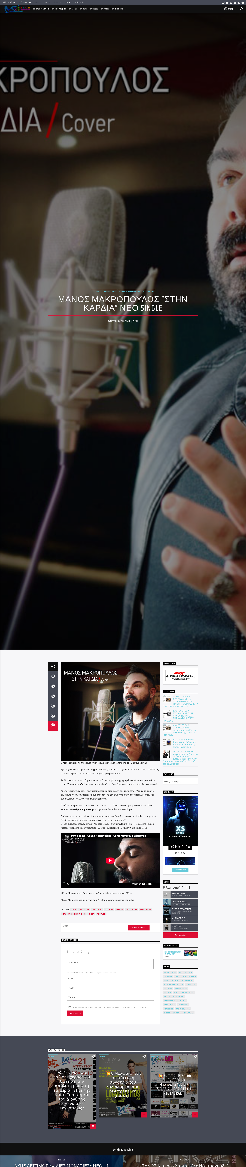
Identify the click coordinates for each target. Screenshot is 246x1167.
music (177, 993)
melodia (109, 910)
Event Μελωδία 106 (159, 1056)
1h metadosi (170, 973)
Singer (91, 914)
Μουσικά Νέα (148, 291)
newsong (168, 1009)
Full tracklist (180, 935)
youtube (101, 914)
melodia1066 (181, 989)
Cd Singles (96, 291)
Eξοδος (53, 1056)
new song (67, 914)
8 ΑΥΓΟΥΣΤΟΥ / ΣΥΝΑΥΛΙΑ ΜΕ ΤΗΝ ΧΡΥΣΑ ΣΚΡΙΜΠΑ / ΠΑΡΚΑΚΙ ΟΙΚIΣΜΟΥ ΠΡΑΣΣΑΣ (178, 716)
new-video (79, 914)
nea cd (167, 997)
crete (73, 910)
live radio (97, 910)
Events (68, 2)
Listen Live (80, 2)
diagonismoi (189, 976)
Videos (58, 2)
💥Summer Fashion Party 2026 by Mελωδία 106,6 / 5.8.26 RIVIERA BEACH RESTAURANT (174, 1085)
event (167, 981)
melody (119, 910)
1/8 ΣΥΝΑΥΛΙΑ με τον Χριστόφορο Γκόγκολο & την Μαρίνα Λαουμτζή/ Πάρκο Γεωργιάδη (185, 743)
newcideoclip (171, 1001)
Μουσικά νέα (10, 2)
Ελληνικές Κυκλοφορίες (129, 291)
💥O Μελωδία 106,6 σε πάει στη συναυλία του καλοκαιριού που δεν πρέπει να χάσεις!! (123, 1084)
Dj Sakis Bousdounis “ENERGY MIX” (173, 953)
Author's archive (139, 927)
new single (145, 910)
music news (131, 910)
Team (48, 2)
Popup (230, 9)
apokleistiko (185, 973)
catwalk (168, 976)
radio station (183, 1009)
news (183, 1001)
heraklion (84, 910)
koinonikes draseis (173, 985)
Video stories (110, 291)
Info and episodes (180, 870)
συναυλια (188, 1013)
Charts (38, 2)
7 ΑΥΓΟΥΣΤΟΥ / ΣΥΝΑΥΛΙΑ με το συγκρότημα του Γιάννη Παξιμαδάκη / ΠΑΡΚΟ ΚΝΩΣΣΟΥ (179, 730)
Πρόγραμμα (26, 2)
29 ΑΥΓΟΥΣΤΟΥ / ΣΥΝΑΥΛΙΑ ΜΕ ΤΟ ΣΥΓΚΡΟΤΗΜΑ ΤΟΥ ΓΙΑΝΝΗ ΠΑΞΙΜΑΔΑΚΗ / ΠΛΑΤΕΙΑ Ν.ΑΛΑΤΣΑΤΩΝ (180, 701)
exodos (176, 981)
